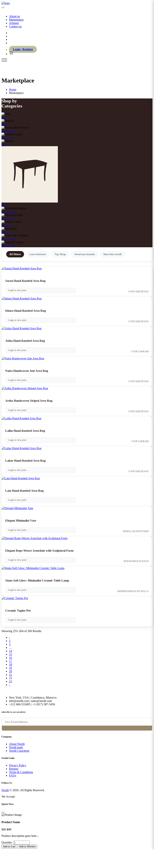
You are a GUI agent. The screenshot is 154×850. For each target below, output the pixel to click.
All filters (15, 254)
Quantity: (7, 842)
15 (10, 654)
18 (10, 664)
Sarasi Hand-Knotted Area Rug (25, 280)
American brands (85, 254)
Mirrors (4, 145)
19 (10, 667)
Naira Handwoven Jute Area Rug (26, 370)
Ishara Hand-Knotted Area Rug (25, 310)
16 (10, 657)
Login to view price (17, 290)
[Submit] (5, 728)
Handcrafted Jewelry (9, 131)
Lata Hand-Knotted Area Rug (24, 490)
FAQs (12, 775)
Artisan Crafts (7, 226)
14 (10, 651)
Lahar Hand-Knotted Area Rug (25, 460)
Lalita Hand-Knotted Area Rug (25, 430)
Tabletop (5, 205)
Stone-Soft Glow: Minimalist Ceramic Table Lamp (37, 580)
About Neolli (17, 744)
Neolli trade (16, 747)
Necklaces (5, 232)
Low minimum (37, 254)
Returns (13, 768)
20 (10, 671)
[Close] (3, 812)
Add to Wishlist (27, 846)
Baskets (4, 124)
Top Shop (60, 254)
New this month (112, 254)
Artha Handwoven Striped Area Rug (28, 400)
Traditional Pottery (9, 212)
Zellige (4, 118)
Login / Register (23, 49)
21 (10, 674)
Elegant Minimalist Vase (20, 520)
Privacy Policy (17, 765)
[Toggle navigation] (3, 7)
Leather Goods (7, 138)
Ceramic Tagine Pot (18, 610)
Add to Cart (9, 846)
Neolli (5, 790)
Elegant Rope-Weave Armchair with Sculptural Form (39, 550)
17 (10, 661)
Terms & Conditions (21, 772)
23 (10, 681)
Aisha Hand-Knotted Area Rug (25, 340)
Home (12, 89)
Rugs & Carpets (8, 246)
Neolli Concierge (19, 750)
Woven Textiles (7, 219)
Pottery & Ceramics (9, 239)
